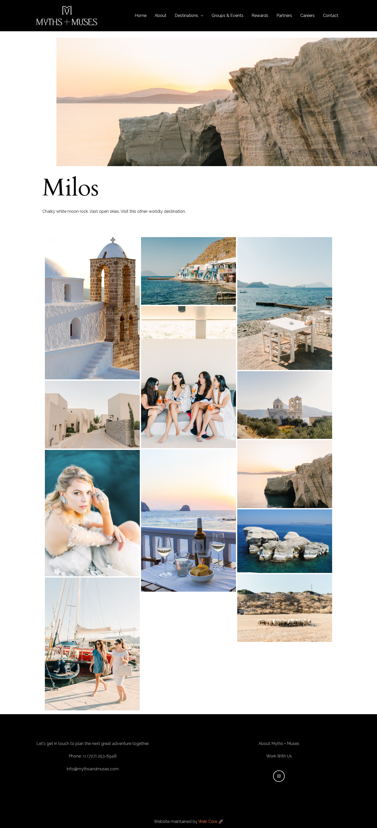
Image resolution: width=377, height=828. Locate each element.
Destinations (186, 15)
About (160, 15)
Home (140, 15)
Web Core (208, 821)
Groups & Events (227, 15)
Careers (307, 15)
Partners (284, 15)
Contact (330, 15)
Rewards (260, 15)
